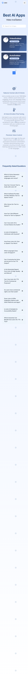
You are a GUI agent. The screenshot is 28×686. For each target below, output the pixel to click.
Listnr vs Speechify (20, 643)
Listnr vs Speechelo (18, 557)
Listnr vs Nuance (20, 607)
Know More (8, 378)
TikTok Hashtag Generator (6, 521)
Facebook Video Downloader (6, 580)
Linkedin (17, 664)
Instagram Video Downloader (7, 584)
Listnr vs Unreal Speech (19, 613)
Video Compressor (7, 615)
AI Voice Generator (7, 463)
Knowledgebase (6, 407)
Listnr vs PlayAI (19, 552)
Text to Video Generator (5, 505)
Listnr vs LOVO (19, 645)
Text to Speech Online (6, 466)
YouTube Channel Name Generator (7, 509)
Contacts (4, 554)
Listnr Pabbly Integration (5, 666)
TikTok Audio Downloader (5, 592)
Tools (3, 477)
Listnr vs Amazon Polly (20, 617)
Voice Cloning (6, 472)
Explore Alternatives (18, 648)
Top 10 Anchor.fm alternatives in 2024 (13, 424)
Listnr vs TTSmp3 (20, 554)
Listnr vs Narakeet (20, 628)
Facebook (18, 659)
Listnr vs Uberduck (20, 574)
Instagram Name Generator (7, 513)
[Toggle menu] (24, 2)
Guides (4, 556)
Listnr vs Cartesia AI (20, 625)
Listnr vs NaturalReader (19, 587)
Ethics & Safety (6, 563)
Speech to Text (6, 470)
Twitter (17, 661)
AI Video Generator (5, 489)
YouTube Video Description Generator (6, 538)
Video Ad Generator (5, 485)
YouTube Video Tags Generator (6, 530)
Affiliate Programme (8, 412)
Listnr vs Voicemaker (18, 561)
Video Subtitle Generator (6, 501)
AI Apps (17, 652)
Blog (3, 417)
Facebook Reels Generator (6, 493)
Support (4, 552)
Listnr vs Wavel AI (20, 609)
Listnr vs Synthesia (20, 584)
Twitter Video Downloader (6, 596)
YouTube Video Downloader (6, 569)
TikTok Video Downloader (5, 588)
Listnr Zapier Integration (5, 662)
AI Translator (5, 479)
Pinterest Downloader (5, 612)
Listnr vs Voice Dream (19, 600)
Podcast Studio (6, 474)
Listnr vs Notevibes (20, 569)
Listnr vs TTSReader (18, 621)
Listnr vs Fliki (18, 567)
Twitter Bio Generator (5, 526)
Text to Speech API (7, 659)
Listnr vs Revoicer (20, 597)
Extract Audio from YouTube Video (7, 576)
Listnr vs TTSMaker (20, 634)
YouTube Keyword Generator (7, 543)
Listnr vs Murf (19, 564)
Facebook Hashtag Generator (7, 517)
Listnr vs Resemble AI (20, 591)
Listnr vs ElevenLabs (18, 577)
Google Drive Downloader (6, 604)
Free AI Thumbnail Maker (7, 600)
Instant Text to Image (6, 626)
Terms (4, 561)
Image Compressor (5, 618)
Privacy (4, 559)
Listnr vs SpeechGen (18, 631)
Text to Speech (6, 461)
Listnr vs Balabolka (20, 641)
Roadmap (4, 414)
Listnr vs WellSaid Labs (20, 581)
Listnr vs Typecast (20, 594)
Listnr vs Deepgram (18, 637)
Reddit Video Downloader (5, 608)
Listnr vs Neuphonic (18, 604)
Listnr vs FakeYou (20, 571)
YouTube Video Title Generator (6, 534)
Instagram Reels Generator (6, 497)
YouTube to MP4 (6, 573)
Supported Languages (8, 409)
